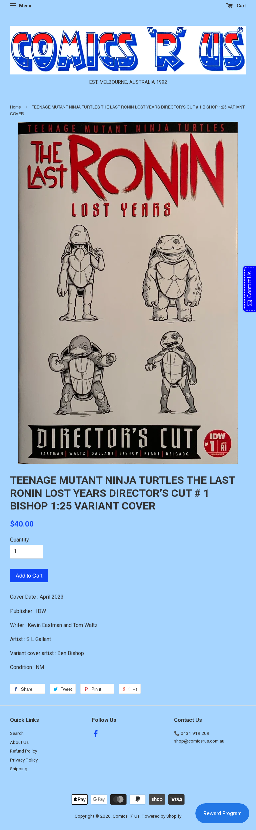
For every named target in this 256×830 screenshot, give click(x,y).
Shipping (18, 768)
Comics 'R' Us (126, 816)
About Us (19, 742)
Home (15, 107)
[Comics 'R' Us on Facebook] (95, 735)
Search (17, 733)
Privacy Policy (24, 760)
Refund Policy (23, 751)
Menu (24, 5)
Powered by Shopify (161, 816)
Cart (240, 5)
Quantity (19, 540)
